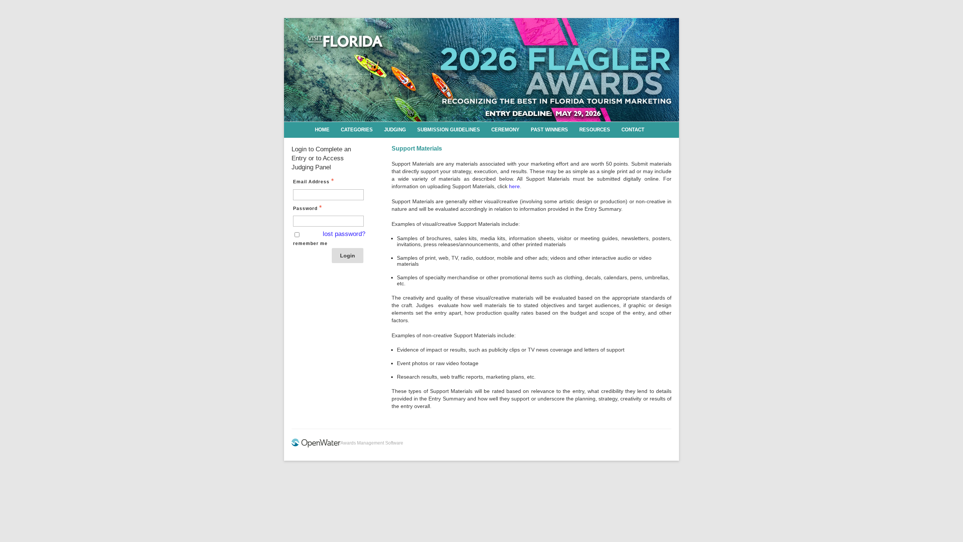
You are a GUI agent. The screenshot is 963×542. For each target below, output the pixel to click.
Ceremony (505, 129)
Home (322, 129)
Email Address (311, 181)
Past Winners (549, 129)
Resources (594, 129)
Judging (395, 129)
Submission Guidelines (448, 129)
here (514, 186)
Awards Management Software (371, 443)
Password (305, 208)
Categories (357, 129)
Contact (632, 129)
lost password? (344, 234)
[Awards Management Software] (316, 446)
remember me (310, 243)
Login (347, 256)
